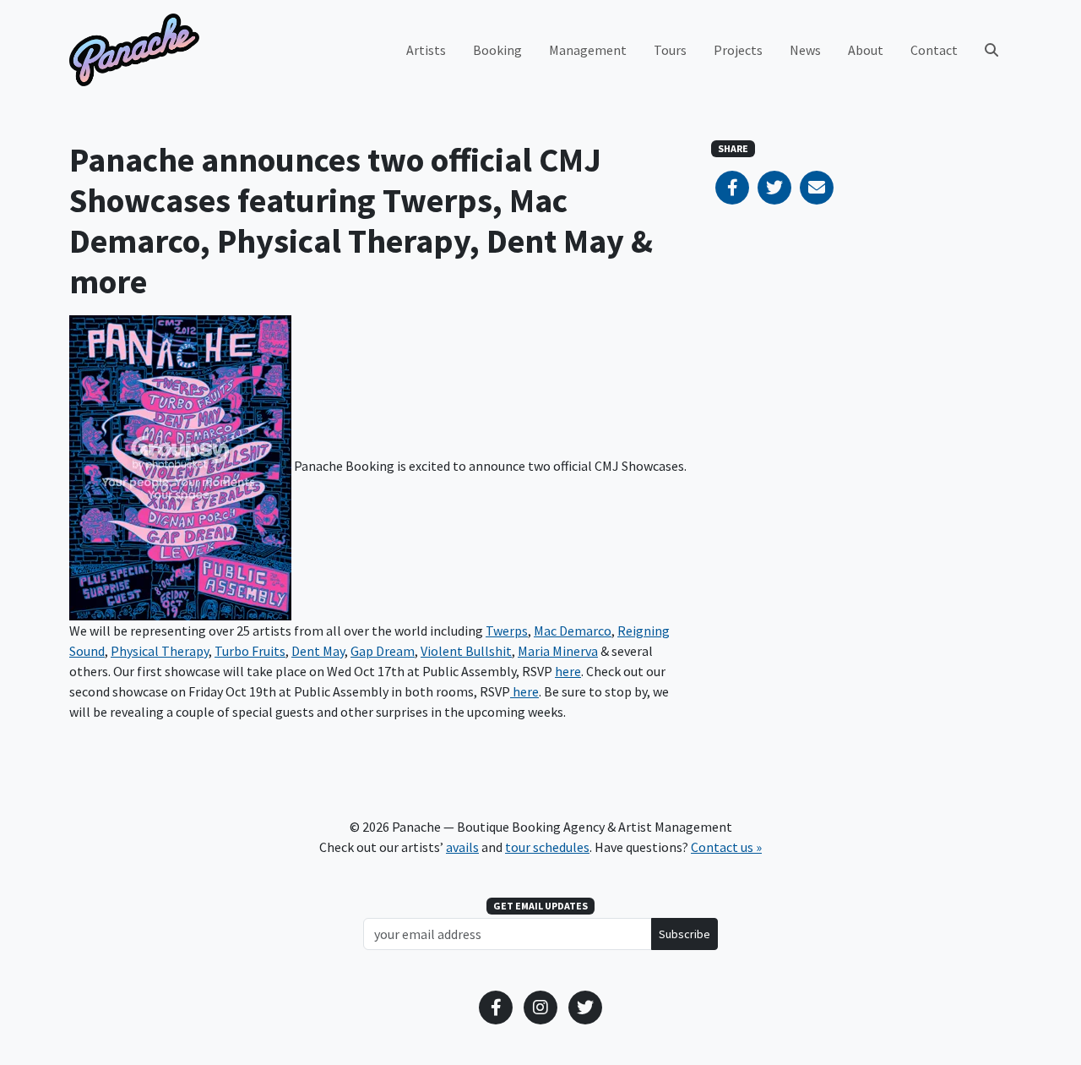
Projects (738, 49)
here (568, 671)
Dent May (318, 650)
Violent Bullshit (466, 650)
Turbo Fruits (250, 650)
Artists (426, 49)
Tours (670, 49)
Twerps (507, 630)
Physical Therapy (160, 650)
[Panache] (134, 50)
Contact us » (726, 846)
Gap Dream (382, 650)
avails (462, 846)
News (805, 49)
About (865, 49)
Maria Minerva (558, 650)
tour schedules (547, 846)
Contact (934, 49)
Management (588, 49)
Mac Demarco (572, 630)
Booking (497, 49)
